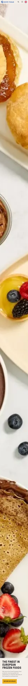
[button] (25, 2)
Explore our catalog (10, 681)
